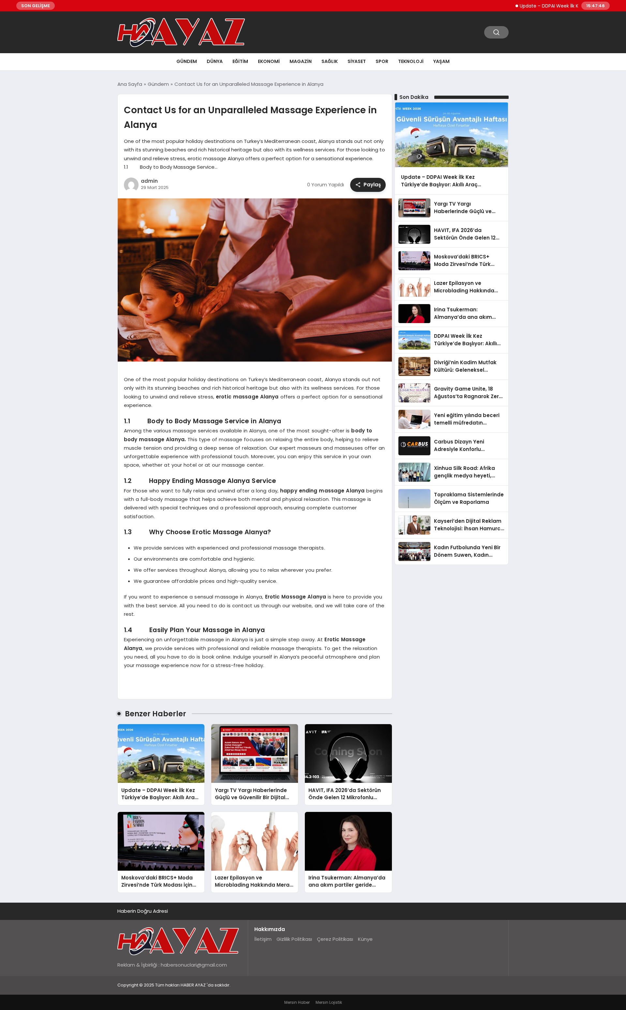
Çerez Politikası (335, 939)
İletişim (263, 939)
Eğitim (240, 61)
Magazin (301, 61)
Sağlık (329, 61)
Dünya (215, 61)
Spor (382, 61)
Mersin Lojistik (329, 1002)
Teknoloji (411, 61)
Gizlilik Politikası (294, 939)
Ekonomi (269, 61)
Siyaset (357, 61)
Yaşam (441, 61)
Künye (365, 939)
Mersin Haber (297, 1002)
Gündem (186, 61)
